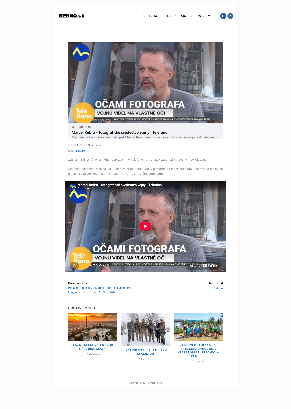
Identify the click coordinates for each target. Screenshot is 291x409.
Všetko (99, 145)
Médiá (91, 145)
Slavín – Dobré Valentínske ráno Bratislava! (92, 346)
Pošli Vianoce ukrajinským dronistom (145, 352)
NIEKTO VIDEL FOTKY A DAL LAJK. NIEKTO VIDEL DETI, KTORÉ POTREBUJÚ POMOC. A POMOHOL (198, 350)
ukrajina (80, 151)
